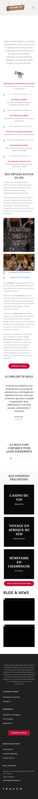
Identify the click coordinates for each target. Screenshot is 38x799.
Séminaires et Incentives (11, 697)
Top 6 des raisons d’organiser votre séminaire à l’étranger (19, 610)
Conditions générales (10, 754)
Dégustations (7, 723)
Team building (20, 642)
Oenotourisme (8, 749)
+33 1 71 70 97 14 (8, 777)
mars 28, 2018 (18, 639)
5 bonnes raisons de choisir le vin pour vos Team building (19, 634)
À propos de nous (9, 758)
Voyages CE (7, 701)
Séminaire (27, 615)
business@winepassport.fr (12, 780)
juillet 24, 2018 (14, 615)
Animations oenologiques (11, 715)
